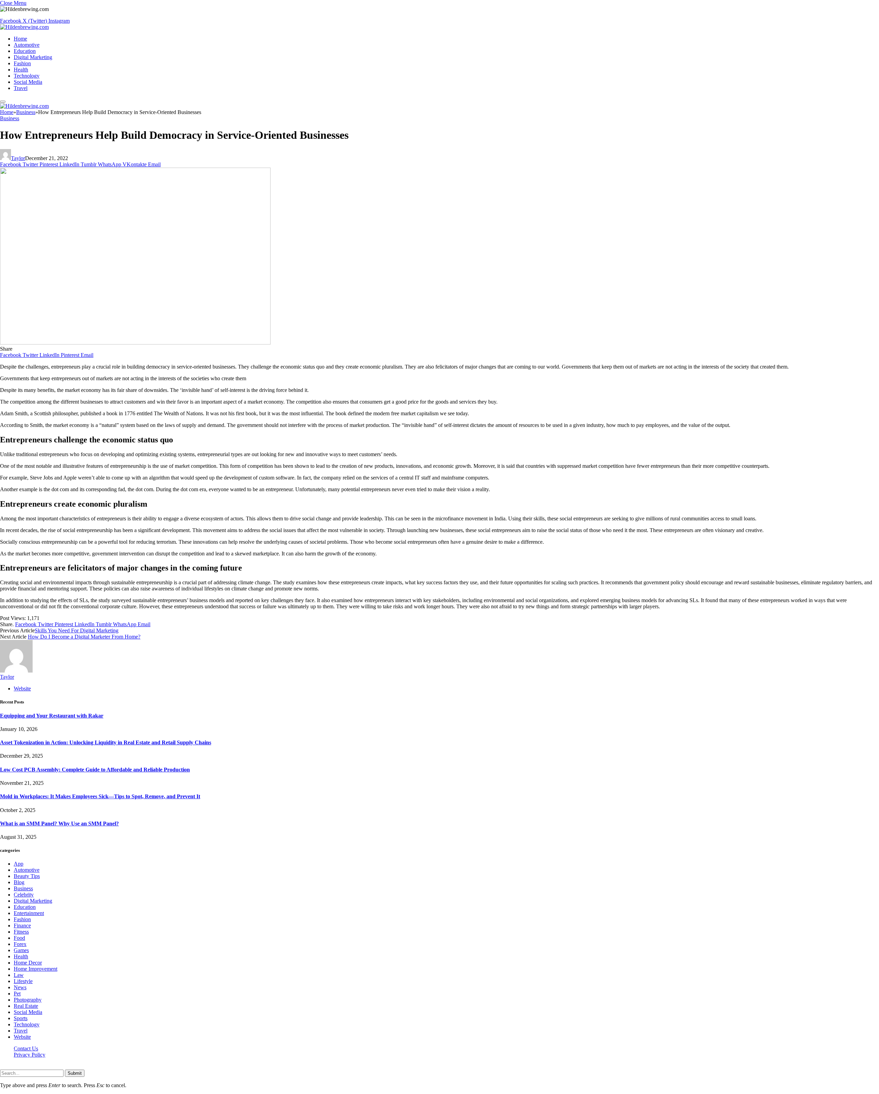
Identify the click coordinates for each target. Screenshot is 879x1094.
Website (22, 1037)
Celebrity (24, 895)
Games (21, 950)
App (18, 864)
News (20, 987)
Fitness (21, 932)
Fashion (22, 63)
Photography (28, 1000)
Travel (20, 88)
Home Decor (28, 963)
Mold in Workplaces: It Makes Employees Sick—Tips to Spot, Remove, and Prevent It (100, 796)
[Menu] (2, 102)
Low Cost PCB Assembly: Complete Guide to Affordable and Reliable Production (95, 769)
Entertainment (29, 913)
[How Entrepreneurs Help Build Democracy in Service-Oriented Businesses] (135, 343)
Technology (26, 76)
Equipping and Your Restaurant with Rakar (51, 716)
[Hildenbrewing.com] (24, 27)
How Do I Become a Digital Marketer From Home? (84, 637)
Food (19, 938)
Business (9, 118)
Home (20, 39)
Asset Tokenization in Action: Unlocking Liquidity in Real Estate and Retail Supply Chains (105, 742)
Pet (17, 993)
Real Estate (26, 1006)
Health (21, 69)
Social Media (28, 82)
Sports (20, 1018)
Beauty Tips (27, 876)
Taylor (18, 158)
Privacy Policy (29, 1055)
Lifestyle (23, 981)
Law (19, 975)
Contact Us (26, 1048)
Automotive (26, 45)
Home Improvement (35, 969)
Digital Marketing (33, 57)
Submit (75, 1073)
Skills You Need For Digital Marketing (76, 630)
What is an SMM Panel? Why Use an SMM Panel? (59, 823)
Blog (19, 882)
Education (25, 51)
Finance (22, 925)
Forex (20, 944)
